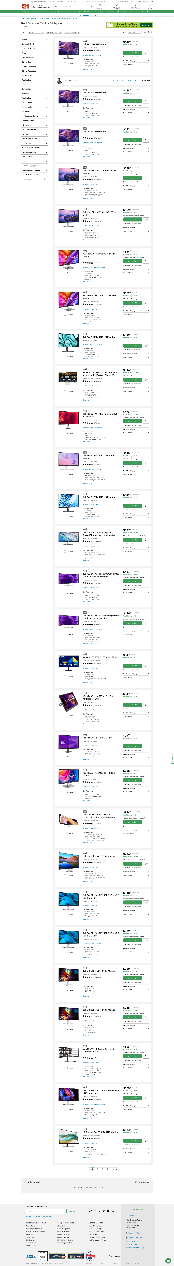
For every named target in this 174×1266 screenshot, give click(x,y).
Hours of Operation (63, 1231)
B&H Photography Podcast (97, 1240)
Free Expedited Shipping (135, 1248)
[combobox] (134, 32)
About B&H (61, 1226)
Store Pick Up (131, 1242)
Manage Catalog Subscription (36, 1231)
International (30, 1237)
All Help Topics (31, 1246)
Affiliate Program (63, 1237)
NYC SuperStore (124, 1)
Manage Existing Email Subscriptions (38, 1216)
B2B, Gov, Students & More (38, 1)
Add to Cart (132, 53)
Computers (40, 18)
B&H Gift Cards (131, 1245)
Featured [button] (132, 32)
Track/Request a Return (34, 1229)
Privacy (103, 1263)
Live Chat (145, 1)
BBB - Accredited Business (31, 1256)
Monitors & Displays (50, 18)
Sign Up (72, 1211)
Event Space (93, 1234)
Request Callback (128, 81)
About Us (133, 1)
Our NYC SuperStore (64, 1229)
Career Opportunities (64, 1243)
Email (137, 81)
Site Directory (30, 1240)
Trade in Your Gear (135, 1237)
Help (139, 1)
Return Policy (30, 1226)
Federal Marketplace (96, 1226)
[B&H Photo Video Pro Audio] (26, 6)
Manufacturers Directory (65, 1240)
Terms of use (88, 1263)
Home (22, 18)
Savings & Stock (52, 32)
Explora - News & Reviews (97, 1237)
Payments (29, 1234)
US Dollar (139, 1210)
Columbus (86, 15)
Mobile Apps (115, 1256)
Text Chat (116, 81)
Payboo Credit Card (63, 1234)
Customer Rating (70, 32)
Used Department (31, 18)
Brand (31, 32)
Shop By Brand (31, 1243)
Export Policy (116, 1263)
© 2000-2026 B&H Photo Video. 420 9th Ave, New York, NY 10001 (44, 1263)
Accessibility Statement (132, 1263)
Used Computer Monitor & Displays (67, 18)
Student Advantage (95, 1229)
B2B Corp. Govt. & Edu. (96, 1231)
